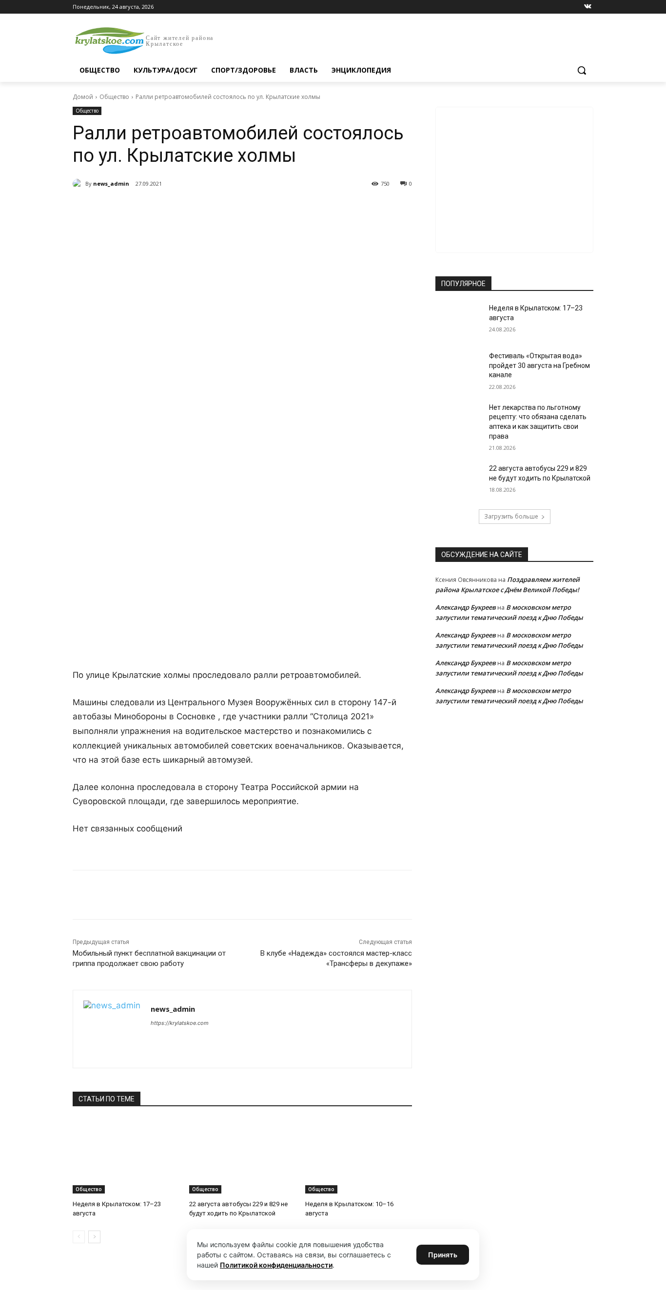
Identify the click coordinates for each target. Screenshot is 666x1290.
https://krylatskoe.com (180, 1023)
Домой (83, 97)
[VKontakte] (587, 7)
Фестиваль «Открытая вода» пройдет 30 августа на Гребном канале (539, 365)
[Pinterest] (229, 208)
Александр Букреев (465, 607)
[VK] (162, 208)
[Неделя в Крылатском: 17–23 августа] (126, 1156)
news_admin (111, 183)
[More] (252, 208)
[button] (581, 70)
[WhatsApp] (207, 208)
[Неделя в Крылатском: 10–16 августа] (358, 1156)
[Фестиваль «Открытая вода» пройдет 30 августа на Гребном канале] (459, 368)
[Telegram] (185, 208)
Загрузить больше (511, 516)
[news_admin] (79, 184)
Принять (442, 1255)
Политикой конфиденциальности (276, 1265)
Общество (114, 97)
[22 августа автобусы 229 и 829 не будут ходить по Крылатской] (242, 1156)
